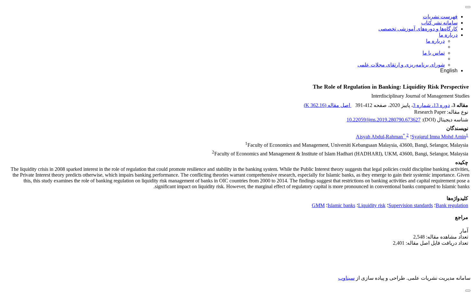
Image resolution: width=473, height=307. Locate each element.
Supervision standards (410, 205)
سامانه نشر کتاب (439, 22)
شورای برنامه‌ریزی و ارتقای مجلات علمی (401, 64)
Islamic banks (341, 205)
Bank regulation (452, 205)
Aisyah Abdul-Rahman (380, 136)
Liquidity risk (371, 205)
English (449, 70)
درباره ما (448, 35)
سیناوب (346, 278)
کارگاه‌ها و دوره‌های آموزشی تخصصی (418, 28)
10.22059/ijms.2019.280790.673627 (384, 119)
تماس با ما (433, 53)
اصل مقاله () (327, 105)
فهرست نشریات (440, 16)
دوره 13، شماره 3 (431, 105)
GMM (318, 205)
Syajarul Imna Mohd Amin (439, 136)
